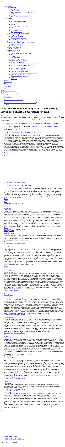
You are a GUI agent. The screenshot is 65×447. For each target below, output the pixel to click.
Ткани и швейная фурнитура (19, 76)
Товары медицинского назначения (21, 53)
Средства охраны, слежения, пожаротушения (24, 73)
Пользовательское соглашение (12, 438)
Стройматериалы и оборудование (20, 74)
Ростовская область (19, 182)
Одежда (13, 15)
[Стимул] (4, 334)
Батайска (36, 126)
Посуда (13, 24)
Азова (32, 126)
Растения (13, 56)
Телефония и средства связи (19, 39)
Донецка (48, 126)
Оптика (13, 51)
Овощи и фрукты (16, 30)
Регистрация (7, 86)
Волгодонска (42, 126)
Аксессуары (14, 9)
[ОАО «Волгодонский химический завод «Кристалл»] (4, 183)
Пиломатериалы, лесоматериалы (20, 66)
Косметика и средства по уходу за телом (22, 12)
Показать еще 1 (11, 127)
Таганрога (19, 127)
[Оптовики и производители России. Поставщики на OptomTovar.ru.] (8, 3)
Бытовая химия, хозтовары (18, 21)
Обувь (12, 13)
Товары (6, 80)
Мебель (13, 23)
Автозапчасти (15, 48)
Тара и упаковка (15, 57)
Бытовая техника (16, 19)
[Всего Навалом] (4, 293)
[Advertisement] (34, 168)
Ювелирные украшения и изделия (21, 16)
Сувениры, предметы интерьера (20, 26)
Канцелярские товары (17, 36)
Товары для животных (17, 59)
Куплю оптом (8, 82)
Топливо (13, 77)
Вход (5, 88)
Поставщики (7, 6)
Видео (6, 153)
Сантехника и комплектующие (20, 71)
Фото (5, 155)
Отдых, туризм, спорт (17, 44)
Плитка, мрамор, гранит (18, 68)
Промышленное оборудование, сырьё (21, 70)
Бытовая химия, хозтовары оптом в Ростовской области (20, 103)
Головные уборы (15, 10)
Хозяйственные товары (16, 124)
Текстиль (13, 27)
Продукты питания (16, 32)
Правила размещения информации (14, 439)
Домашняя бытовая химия (42, 123)
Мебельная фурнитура (17, 62)
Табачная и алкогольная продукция (21, 33)
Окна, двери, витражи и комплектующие (23, 65)
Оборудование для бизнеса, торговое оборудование (26, 63)
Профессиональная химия (30, 124)
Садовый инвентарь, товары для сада (24, 123)
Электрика (14, 79)
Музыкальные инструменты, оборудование (23, 42)
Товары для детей (16, 45)
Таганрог (6, 356)
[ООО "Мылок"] (4, 244)
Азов (5, 407)
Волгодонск (7, 203)
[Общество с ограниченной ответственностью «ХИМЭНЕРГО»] (4, 131)
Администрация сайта (10, 436)
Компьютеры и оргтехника (18, 38)
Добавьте (19, 94)
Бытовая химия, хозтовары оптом (13, 100)
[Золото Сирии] (4, 206)
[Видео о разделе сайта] (11, 129)
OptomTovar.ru (8, 97)
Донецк (6, 290)
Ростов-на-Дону (8, 182)
